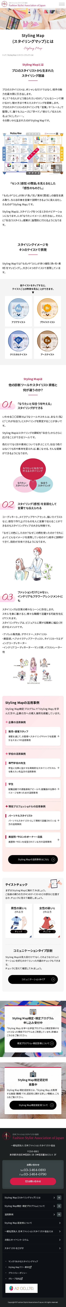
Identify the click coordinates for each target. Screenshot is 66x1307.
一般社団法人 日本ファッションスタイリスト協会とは (29, 1231)
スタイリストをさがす (14, 1248)
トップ (4, 55)
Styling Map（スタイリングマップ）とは (22, 1197)
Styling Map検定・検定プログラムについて (25, 1205)
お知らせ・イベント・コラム (17, 1239)
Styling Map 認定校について (18, 1222)
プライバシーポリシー (17, 1272)
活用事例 (9, 1214)
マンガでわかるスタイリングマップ (23, 1261)
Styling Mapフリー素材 (18, 1267)
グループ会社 (14, 1278)
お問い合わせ (34, 1181)
